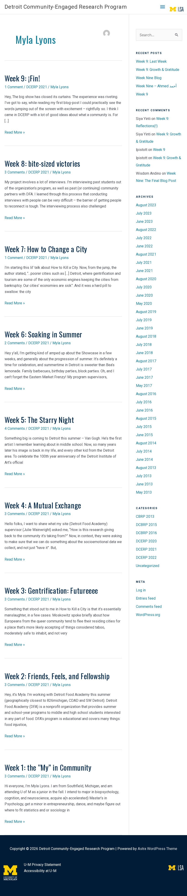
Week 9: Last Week (151, 61)
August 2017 (146, 361)
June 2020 (144, 295)
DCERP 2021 (36, 87)
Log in (141, 590)
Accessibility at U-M (40, 871)
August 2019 (146, 312)
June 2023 (144, 221)
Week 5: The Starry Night (39, 419)
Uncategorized (147, 566)
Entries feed (146, 598)
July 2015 (144, 427)
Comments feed (149, 606)
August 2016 (146, 394)
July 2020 (144, 287)
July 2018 (144, 344)
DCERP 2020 (146, 541)
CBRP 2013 (145, 516)
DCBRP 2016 (146, 533)
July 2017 (144, 369)
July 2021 (144, 262)
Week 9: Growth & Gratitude (157, 69)
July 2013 (144, 476)
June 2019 (144, 328)
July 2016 (144, 402)
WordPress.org (148, 615)
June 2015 (144, 435)
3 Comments (15, 172)
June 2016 (144, 410)
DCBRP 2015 (146, 525)
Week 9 (142, 94)
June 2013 (144, 484)
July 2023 (144, 213)
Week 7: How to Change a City (46, 248)
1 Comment (14, 87)
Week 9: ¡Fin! (22, 78)
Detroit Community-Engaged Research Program (66, 7)
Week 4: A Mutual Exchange (43, 505)
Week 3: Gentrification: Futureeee (51, 590)
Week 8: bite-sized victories (42, 163)
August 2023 (146, 205)
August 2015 (146, 418)
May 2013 (144, 492)
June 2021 (144, 271)
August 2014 (146, 443)
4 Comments (15, 428)
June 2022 (144, 246)
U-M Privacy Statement (42, 864)
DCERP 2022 (146, 557)
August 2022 (146, 230)
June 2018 (144, 353)
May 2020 (144, 303)
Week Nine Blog (148, 78)
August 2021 (146, 254)
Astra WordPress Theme (157, 849)
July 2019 (144, 320)
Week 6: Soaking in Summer (43, 334)
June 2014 (144, 459)
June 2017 (144, 377)
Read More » (15, 132)
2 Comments (15, 343)
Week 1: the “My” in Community (48, 767)
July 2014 (144, 451)
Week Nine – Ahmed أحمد (156, 86)
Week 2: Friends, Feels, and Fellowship (57, 676)
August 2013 (146, 468)
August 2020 (146, 279)
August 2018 (146, 336)
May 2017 (144, 385)
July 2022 (144, 238)
